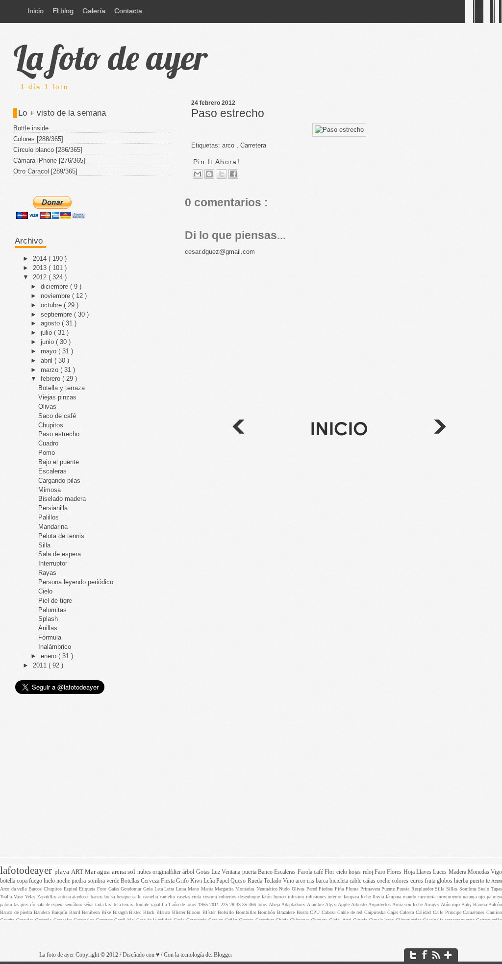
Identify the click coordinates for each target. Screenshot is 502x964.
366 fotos (259, 904)
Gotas (203, 872)
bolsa (110, 896)
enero (49, 656)
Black (149, 912)
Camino (494, 912)
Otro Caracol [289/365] (45, 171)
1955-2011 (209, 904)
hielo (50, 881)
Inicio (35, 11)
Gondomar (132, 888)
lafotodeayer (27, 870)
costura (211, 896)
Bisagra (121, 912)
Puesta (404, 888)
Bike (107, 912)
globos (445, 881)
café (319, 872)
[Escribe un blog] (209, 174)
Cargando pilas (59, 480)
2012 (41, 277)
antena (65, 896)
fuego (36, 881)
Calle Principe (448, 912)
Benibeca (91, 912)
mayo (49, 351)
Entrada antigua (238, 428)
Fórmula (49, 637)
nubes (144, 872)
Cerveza (151, 881)
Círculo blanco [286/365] (47, 149)
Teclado (273, 881)
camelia (151, 896)
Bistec (136, 912)
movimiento (450, 896)
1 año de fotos (183, 904)
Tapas (496, 888)
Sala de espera (59, 554)
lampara (352, 896)
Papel (223, 881)
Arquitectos (380, 904)
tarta (100, 904)
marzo (50, 369)
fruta (431, 881)
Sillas (452, 888)
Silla (44, 545)
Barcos (36, 888)
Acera (496, 881)
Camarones (474, 912)
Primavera (371, 888)
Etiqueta (88, 888)
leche (367, 896)
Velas (31, 896)
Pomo (46, 452)
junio (48, 342)
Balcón (495, 904)
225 (225, 904)
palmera (494, 896)
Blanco (164, 912)
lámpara (394, 896)
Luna (182, 888)
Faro (381, 872)
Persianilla (53, 508)
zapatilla (159, 904)
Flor (330, 872)
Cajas (393, 912)
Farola (306, 872)
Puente (389, 888)
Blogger (223, 955)
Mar (91, 871)
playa (62, 871)
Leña (209, 881)
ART (78, 871)
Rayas (47, 572)
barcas (97, 896)
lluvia (379, 896)
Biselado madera (62, 498)
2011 (41, 665)
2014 (41, 258)
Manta (208, 888)
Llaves (424, 872)
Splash (48, 618)
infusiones (317, 896)
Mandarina (53, 526)
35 (245, 904)
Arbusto (359, 904)
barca (322, 881)
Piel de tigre (55, 600)
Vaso (19, 896)
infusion (297, 896)
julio (47, 332)
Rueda (256, 881)
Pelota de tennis (61, 536)
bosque (124, 896)
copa (23, 881)
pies (25, 904)
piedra (79, 881)
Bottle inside (31, 128)
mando (410, 896)
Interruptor (52, 563)
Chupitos (50, 425)
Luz (216, 872)
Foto (102, 888)
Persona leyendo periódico (75, 582)
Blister (179, 912)
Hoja (409, 872)
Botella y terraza (61, 388)
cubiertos (228, 896)
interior (335, 896)
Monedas (479, 872)
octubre (52, 305)
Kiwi (196, 881)
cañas (370, 881)
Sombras (468, 888)
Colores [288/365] (38, 139)
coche (384, 881)
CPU (316, 912)
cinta (197, 896)
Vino (289, 881)
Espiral (71, 888)
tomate (143, 904)
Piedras (327, 888)
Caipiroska (375, 912)
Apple (344, 904)
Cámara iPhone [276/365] (49, 160)
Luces (440, 872)
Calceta (408, 912)
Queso (238, 881)
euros (417, 881)
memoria (427, 896)
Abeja (275, 904)
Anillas (47, 628)
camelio (168, 896)
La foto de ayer (110, 57)
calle (137, 896)
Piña (340, 888)
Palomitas (52, 610)
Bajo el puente (58, 462)
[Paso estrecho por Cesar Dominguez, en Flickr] (339, 129)
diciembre (55, 286)
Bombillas (247, 912)
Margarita (225, 888)
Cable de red (350, 912)
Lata (159, 888)
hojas (355, 872)
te (488, 881)
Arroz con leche (408, 904)
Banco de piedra (17, 912)
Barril (75, 912)
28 (232, 904)
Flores (395, 872)
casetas (184, 896)
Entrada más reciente (441, 428)
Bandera (42, 912)
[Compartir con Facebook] (233, 174)
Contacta (128, 11)
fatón (268, 896)
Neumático (267, 888)
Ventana (232, 872)
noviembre (56, 295)
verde (113, 881)
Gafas (114, 888)
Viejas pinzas (57, 397)
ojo (482, 896)
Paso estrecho (227, 113)
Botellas (131, 881)
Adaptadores (294, 904)
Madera (458, 872)
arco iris (306, 881)
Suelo (484, 888)
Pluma (353, 888)
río (33, 904)
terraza (129, 904)
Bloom (194, 912)
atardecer (81, 896)
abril (47, 360)
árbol (189, 872)
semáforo (74, 904)
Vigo (496, 872)
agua (104, 871)
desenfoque (250, 896)
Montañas (245, 888)
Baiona (480, 904)
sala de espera (51, 904)
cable (356, 881)
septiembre (57, 314)
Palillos (48, 517)
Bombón (267, 912)
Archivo (29, 241)
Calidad (424, 912)
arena (119, 871)
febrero (51, 378)
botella (8, 881)
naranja (470, 896)
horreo (281, 896)
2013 (41, 268)
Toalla (7, 896)
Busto (303, 912)
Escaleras (52, 471)
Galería (93, 11)
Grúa (148, 888)
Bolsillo (227, 912)
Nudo (285, 888)
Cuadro (48, 443)
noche (64, 881)
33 (239, 904)
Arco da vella (14, 888)
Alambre (316, 904)
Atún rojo (451, 904)
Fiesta (168, 881)
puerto (478, 881)
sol (132, 871)
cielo (342, 872)
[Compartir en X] (221, 174)
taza (109, 904)
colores (401, 881)
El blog (63, 11)
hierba (462, 881)
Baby (467, 904)
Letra (170, 888)
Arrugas (432, 904)
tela (118, 904)
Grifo (183, 881)
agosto (51, 323)
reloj (369, 872)
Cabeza (329, 912)
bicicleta (339, 881)
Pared (312, 888)
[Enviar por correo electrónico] (197, 174)
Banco (266, 872)
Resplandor (423, 888)
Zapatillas (47, 896)
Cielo (45, 591)
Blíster (210, 912)
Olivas (47, 406)
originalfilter (167, 872)
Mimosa (49, 490)
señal (89, 904)
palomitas (10, 904)
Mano (194, 888)
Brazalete (287, 912)
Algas (331, 904)
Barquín (60, 912)
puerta (250, 872)
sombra (97, 881)
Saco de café (57, 416)
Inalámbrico (54, 646)
